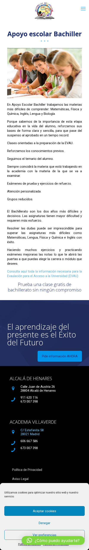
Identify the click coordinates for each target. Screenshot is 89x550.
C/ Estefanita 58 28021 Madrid (32, 432)
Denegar (44, 523)
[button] (53, 540)
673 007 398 (29, 401)
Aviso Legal (20, 479)
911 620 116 (29, 398)
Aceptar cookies (44, 511)
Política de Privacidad (27, 470)
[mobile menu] (83, 8)
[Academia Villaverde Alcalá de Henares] (44, 11)
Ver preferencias (44, 535)
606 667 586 (29, 441)
